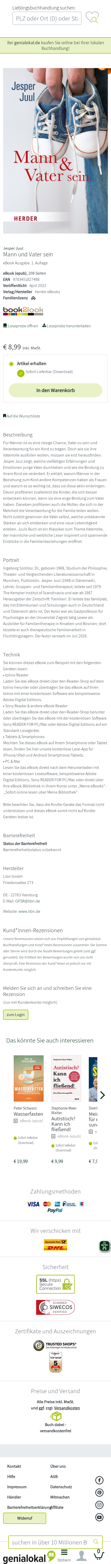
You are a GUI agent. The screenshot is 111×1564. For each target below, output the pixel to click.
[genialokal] (29, 1557)
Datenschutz (61, 1486)
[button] (64, 1557)
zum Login (16, 1014)
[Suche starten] (96, 1542)
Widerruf (24, 1518)
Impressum (17, 1486)
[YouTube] (99, 1517)
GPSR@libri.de (27, 901)
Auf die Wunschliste (23, 416)
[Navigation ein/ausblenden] (81, 1556)
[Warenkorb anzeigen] (99, 1558)
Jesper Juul (13, 248)
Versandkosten (67, 1408)
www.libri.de (29, 911)
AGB (54, 1476)
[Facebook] (99, 1480)
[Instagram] (99, 1505)
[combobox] (49, 1542)
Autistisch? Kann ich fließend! (63, 1124)
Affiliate (57, 1507)
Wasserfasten (28, 1113)
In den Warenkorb (55, 390)
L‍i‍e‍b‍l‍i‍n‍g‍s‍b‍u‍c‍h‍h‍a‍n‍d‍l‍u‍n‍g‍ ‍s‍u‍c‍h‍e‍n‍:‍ (43, 7)
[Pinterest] (99, 1493)
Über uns (58, 1466)
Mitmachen (60, 1497)
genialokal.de (27, 42)
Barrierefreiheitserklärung (26, 1507)
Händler (14, 1497)
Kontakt (14, 1466)
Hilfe (11, 1476)
